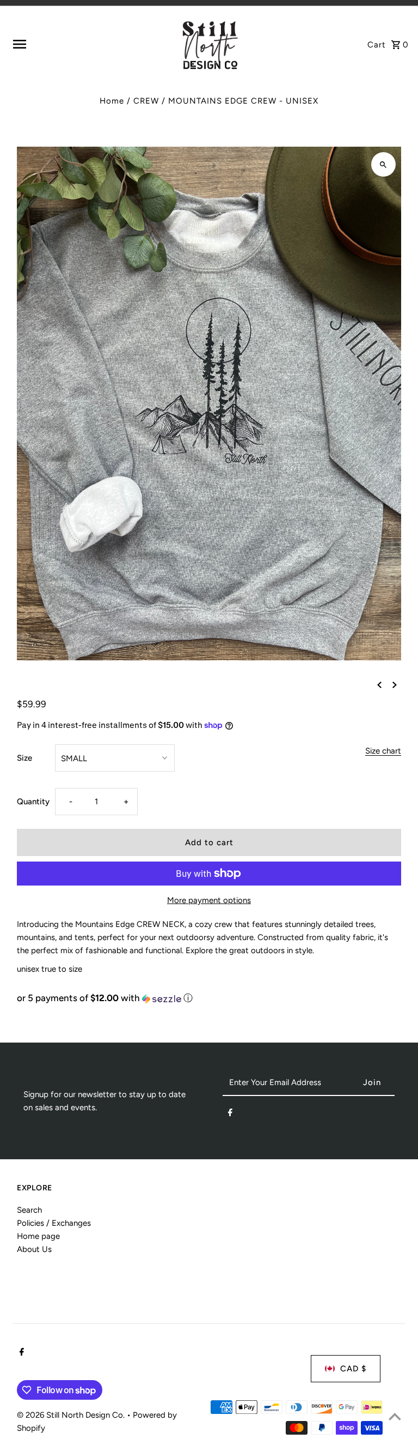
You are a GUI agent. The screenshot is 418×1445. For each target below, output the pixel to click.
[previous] (379, 684)
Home (112, 101)
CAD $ (353, 1369)
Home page (38, 1236)
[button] (209, 998)
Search (29, 1210)
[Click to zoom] (383, 164)
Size (24, 758)
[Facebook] (230, 1114)
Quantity (33, 801)
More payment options (209, 900)
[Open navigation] (91, 44)
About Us (34, 1249)
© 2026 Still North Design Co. (72, 1415)
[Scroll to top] (395, 1416)
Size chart (383, 751)
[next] (394, 684)
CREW (146, 101)
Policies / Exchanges (54, 1223)
